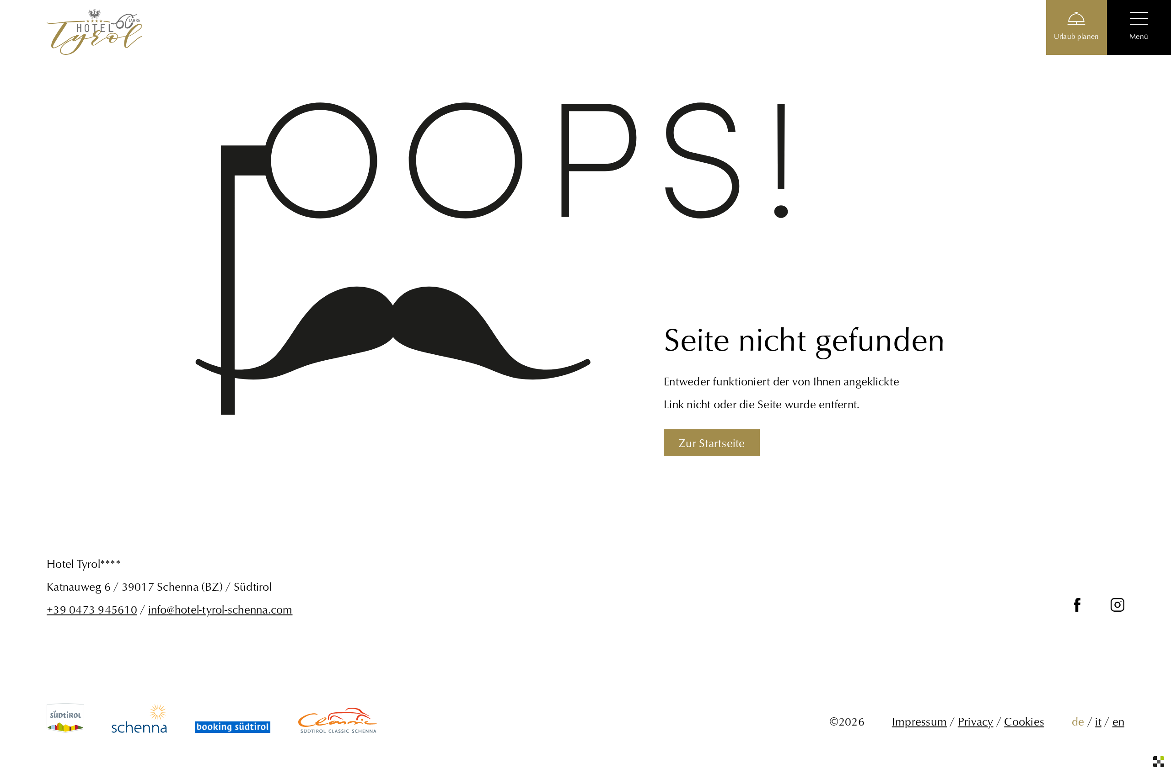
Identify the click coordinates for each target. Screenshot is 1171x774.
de (1078, 721)
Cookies (1024, 721)
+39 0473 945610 (92, 609)
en (1118, 721)
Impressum (919, 721)
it (1098, 721)
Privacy (976, 721)
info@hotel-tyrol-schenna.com (220, 609)
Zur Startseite (711, 443)
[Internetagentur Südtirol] (1158, 761)
